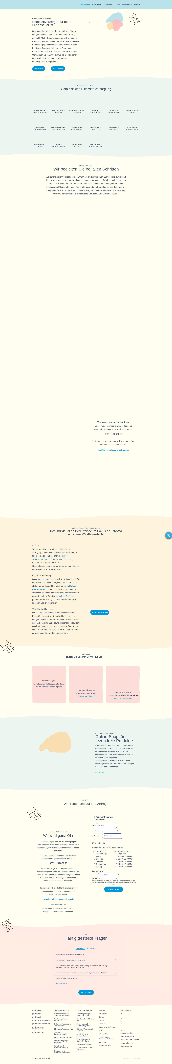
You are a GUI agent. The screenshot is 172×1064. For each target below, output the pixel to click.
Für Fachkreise (97, 4)
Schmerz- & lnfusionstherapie (113, 111)
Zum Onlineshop (100, 772)
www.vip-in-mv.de (127, 1043)
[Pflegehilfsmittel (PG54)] (76, 138)
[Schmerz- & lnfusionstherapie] (113, 104)
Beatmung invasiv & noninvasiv (58, 111)
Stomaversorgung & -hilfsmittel (132, 111)
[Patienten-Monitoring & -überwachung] (76, 104)
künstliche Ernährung (65, 596)
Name (94, 825)
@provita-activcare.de (64, 899)
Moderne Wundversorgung (95, 111)
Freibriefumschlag (105, 1045)
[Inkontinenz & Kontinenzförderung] (39, 121)
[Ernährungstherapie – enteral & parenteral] (58, 121)
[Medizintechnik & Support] (39, 138)
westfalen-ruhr (49, 899)
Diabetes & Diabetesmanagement (58, 145)
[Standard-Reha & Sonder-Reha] (95, 121)
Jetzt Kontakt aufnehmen (100, 612)
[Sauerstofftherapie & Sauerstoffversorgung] (39, 104)
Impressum (126, 1059)
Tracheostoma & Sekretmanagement (76, 128)
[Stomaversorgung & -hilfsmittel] (132, 104)
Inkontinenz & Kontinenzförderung (40, 128)
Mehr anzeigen (60, 983)
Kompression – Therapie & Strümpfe (132, 128)
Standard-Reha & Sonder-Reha (95, 128)
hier (47, 687)
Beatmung (53, 559)
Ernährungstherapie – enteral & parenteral (58, 128)
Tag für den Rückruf (98, 851)
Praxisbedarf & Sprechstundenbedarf (95, 145)
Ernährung (68, 559)
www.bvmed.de (126, 1046)
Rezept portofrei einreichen (86, 690)
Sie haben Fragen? (49, 681)
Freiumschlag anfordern (86, 696)
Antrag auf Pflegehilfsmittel (122, 692)
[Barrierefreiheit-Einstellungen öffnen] (168, 535)
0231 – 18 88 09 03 (113, 434)
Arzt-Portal (102, 1042)
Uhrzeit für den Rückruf (122, 851)
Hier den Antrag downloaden (123, 698)
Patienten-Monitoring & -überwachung (76, 111)
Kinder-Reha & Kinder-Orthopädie (85, 1048)
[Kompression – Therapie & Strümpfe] (132, 121)
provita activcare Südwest (41, 1024)
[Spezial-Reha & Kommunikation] (113, 121)
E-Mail (94, 831)
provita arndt (36, 1017)
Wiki (100, 1030)
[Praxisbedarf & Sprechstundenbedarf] (95, 138)
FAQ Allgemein (91, 948)
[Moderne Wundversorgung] (95, 104)
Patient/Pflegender (104, 817)
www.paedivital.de (127, 1036)
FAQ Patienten (80, 948)
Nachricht (95, 878)
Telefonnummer (97, 836)
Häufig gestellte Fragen (107, 1027)
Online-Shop (103, 1034)
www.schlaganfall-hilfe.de (130, 1040)
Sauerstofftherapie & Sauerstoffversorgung (40, 111)
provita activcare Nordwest (41, 1020)
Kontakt (137, 4)
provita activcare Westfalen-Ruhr (38, 1028)
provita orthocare (38, 1032)
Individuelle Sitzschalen (85, 1044)
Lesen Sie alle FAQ (86, 992)
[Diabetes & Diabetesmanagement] (58, 138)
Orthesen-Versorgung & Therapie (85, 1030)
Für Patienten (85, 4)
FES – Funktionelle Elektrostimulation (83, 1040)
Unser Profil (108, 4)
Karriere (117, 4)
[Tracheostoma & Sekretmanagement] (76, 121)
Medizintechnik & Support (39, 145)
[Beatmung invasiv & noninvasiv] (58, 104)
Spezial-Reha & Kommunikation (114, 128)
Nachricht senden (113, 889)
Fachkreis (100, 819)
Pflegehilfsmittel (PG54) (77, 145)
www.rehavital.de (127, 1033)
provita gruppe (127, 4)
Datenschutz (136, 1059)
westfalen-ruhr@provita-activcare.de (113, 450)
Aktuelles (102, 1024)
